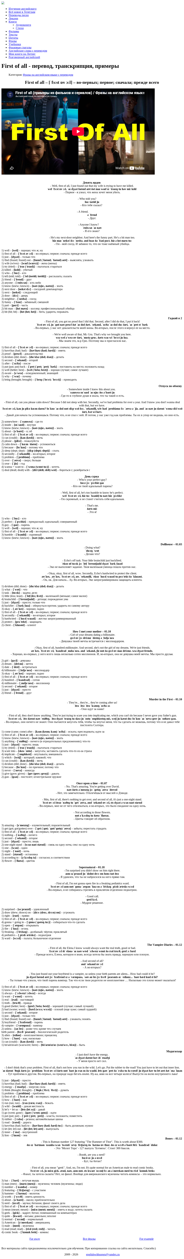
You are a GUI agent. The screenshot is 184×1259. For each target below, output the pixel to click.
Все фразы (89, 1238)
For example (146, 1238)
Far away (34, 1238)
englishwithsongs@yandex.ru (103, 1254)
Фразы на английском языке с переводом (48, 74)
